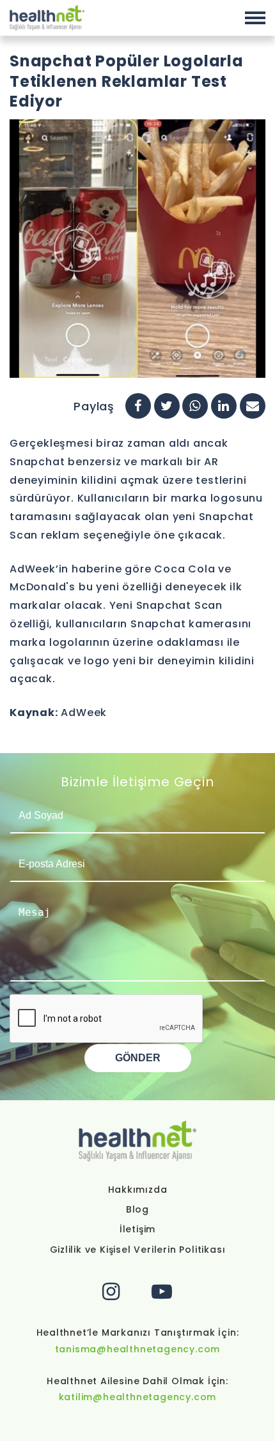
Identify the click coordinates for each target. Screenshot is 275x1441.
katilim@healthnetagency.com (138, 1397)
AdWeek (84, 712)
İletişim (137, 1229)
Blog (137, 1209)
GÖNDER (138, 1057)
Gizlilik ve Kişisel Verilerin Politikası (138, 1249)
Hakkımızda (138, 1189)
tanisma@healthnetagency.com (138, 1349)
